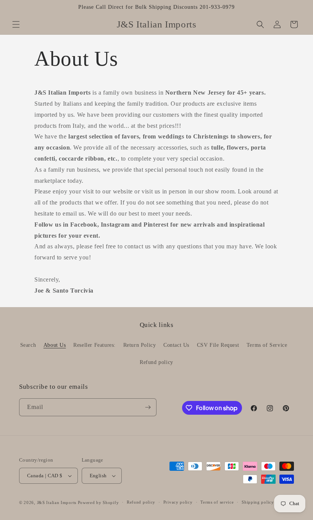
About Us (55, 345)
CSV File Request (218, 345)
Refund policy (156, 362)
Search (28, 345)
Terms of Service (267, 345)
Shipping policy (258, 502)
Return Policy (139, 345)
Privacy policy (178, 502)
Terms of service (217, 502)
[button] (16, 24)
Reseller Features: (94, 345)
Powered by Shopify (98, 502)
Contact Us (176, 345)
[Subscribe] (147, 407)
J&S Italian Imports (56, 502)
